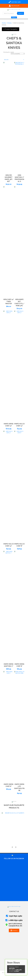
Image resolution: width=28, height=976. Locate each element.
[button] (10, 29)
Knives (9, 23)
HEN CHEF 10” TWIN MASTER (8, 301)
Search (20, 13)
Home (4, 23)
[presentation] (12, 847)
